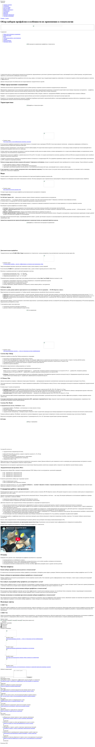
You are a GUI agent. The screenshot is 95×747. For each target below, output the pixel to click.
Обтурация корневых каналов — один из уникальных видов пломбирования (21, 351)
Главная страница (7, 4)
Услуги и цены (6, 7)
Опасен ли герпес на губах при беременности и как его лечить (18, 723)
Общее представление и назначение (11, 34)
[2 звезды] (8, 620)
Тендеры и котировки (8, 16)
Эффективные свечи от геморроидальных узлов (12, 701)
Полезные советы (7, 41)
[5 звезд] (23, 620)
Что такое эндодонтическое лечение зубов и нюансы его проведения (22, 657)
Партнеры (5, 12)
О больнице (6, 6)
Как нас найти (6, 8)
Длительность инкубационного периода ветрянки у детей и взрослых (20, 733)
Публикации (6, 11)
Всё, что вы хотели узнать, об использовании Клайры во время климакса (18, 696)
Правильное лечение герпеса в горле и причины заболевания (18, 718)
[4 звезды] (18, 620)
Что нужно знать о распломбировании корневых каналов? (17, 141)
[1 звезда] (3, 620)
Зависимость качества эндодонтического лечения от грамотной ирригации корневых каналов (28, 666)
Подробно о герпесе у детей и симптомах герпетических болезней (19, 728)
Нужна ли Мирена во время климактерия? (11, 686)
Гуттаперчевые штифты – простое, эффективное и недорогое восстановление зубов (23, 264)
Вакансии (5, 13)
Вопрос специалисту (8, 9)
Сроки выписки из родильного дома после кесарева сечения (15, 706)
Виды (4, 36)
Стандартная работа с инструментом (12, 38)
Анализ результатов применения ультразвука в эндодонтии (20, 648)
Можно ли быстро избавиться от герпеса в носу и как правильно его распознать (22, 738)
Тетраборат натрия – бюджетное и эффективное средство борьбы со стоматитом (20, 681)
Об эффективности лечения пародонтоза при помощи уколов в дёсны (17, 691)
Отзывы (5, 39)
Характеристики (7, 35)
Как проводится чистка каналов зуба (12, 189)
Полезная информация (8, 14)
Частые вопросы (7, 40)
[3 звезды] (13, 620)
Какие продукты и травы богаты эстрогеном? (11, 711)
